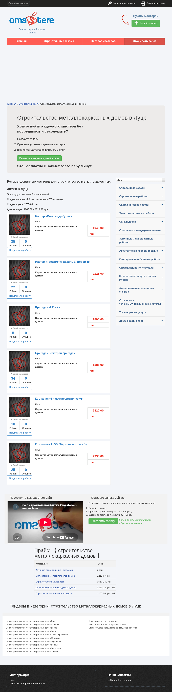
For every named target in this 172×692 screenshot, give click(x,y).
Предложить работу (20, 250)
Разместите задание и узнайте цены (39, 158)
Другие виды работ (131, 320)
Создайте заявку (148, 23)
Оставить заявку (103, 521)
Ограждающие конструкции (136, 267)
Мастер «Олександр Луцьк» (53, 216)
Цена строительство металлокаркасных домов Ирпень (32, 651)
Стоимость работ (144, 41)
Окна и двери (127, 221)
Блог (12, 680)
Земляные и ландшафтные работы (136, 240)
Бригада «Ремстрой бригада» (55, 353)
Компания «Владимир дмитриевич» (59, 398)
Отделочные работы (132, 187)
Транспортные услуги (132, 312)
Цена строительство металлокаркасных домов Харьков (32, 624)
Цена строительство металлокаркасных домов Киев (31, 631)
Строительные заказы (59, 41)
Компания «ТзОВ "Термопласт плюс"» (61, 444)
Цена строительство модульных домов (107, 624)
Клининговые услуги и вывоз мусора (137, 278)
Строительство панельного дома (54, 593)
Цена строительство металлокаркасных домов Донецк (32, 645)
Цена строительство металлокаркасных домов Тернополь (33, 641)
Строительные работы (133, 196)
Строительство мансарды (50, 581)
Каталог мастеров (103, 41)
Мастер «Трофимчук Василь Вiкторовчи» (62, 261)
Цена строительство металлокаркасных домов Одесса (32, 621)
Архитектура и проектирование (138, 250)
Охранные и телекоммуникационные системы (140, 302)
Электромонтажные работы (136, 213)
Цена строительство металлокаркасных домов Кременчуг (33, 648)
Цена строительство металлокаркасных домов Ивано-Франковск (37, 635)
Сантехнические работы (134, 204)
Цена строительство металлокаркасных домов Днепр (31, 628)
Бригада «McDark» (47, 307)
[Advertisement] (86, 71)
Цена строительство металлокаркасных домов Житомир (33, 638)
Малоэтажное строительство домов (55, 575)
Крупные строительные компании (54, 570)
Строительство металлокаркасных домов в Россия (113, 628)
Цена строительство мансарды (103, 621)
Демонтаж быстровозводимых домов (56, 587)
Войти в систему (155, 3)
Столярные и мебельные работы (140, 259)
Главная (21, 41)
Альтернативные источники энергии (136, 290)
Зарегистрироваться (124, 3)
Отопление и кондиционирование (140, 230)
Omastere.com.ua (18, 3)
